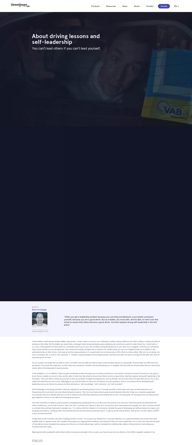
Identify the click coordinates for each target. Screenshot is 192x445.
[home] (20, 5)
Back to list (38, 440)
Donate (164, 6)
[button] (95, 6)
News (124, 6)
